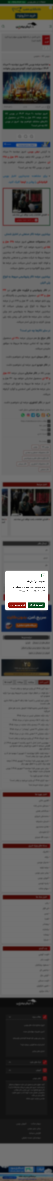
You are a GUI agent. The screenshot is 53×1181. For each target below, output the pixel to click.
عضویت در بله (36, 605)
